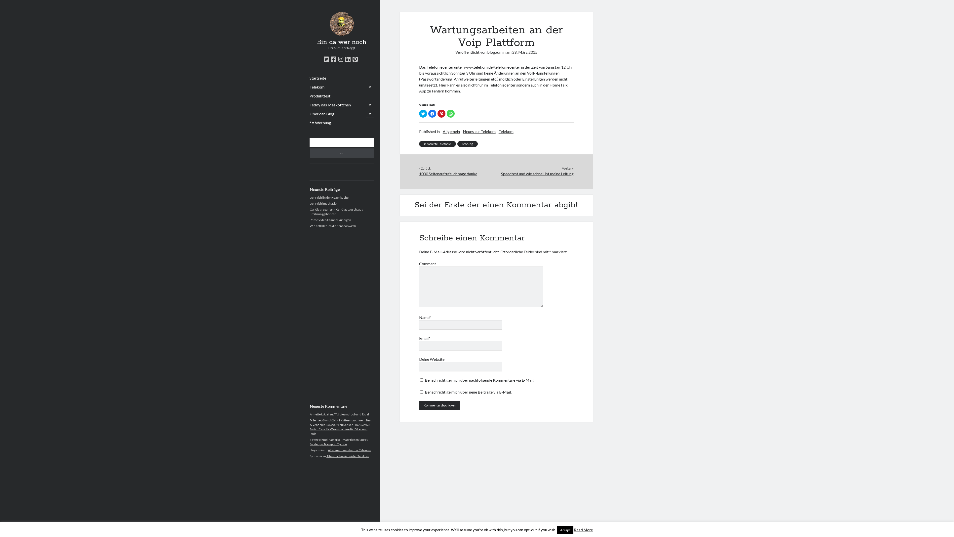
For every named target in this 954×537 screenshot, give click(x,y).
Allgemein (451, 131)
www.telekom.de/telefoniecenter (492, 67)
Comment (427, 263)
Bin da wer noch (341, 42)
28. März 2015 (524, 52)
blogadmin (496, 52)
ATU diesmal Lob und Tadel (351, 414)
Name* (425, 317)
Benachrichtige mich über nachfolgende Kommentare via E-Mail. (479, 380)
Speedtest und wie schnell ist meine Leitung (537, 173)
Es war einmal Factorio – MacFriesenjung (337, 440)
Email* (424, 338)
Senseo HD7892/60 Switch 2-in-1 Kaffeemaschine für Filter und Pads (339, 429)
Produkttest (320, 95)
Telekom (317, 87)
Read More (583, 530)
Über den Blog (322, 113)
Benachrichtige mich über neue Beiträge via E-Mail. (468, 392)
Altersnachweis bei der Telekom (349, 450)
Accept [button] (565, 530)
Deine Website (431, 359)
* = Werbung (320, 122)
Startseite (318, 78)
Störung (467, 144)
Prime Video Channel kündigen (330, 220)
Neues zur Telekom (479, 131)
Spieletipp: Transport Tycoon (328, 444)
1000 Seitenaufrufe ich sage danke (448, 173)
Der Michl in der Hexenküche (329, 197)
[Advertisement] (342, 316)
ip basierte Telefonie (437, 144)
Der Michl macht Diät (323, 203)
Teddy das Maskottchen (330, 104)
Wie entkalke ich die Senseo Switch (333, 226)
